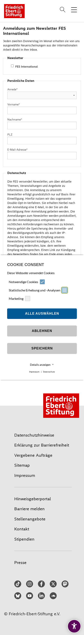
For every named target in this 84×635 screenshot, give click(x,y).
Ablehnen (42, 331)
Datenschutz (49, 372)
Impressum (34, 372)
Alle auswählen (42, 313)
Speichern (42, 348)
